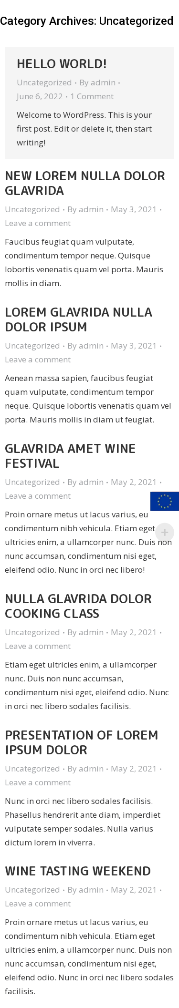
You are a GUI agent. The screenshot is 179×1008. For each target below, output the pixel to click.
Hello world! (62, 63)
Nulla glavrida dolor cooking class (78, 606)
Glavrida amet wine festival (70, 456)
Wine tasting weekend (78, 870)
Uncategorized (44, 82)
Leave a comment (38, 222)
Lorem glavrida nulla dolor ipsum (78, 319)
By (97, 82)
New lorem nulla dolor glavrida (85, 183)
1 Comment (92, 96)
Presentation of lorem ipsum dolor (81, 742)
